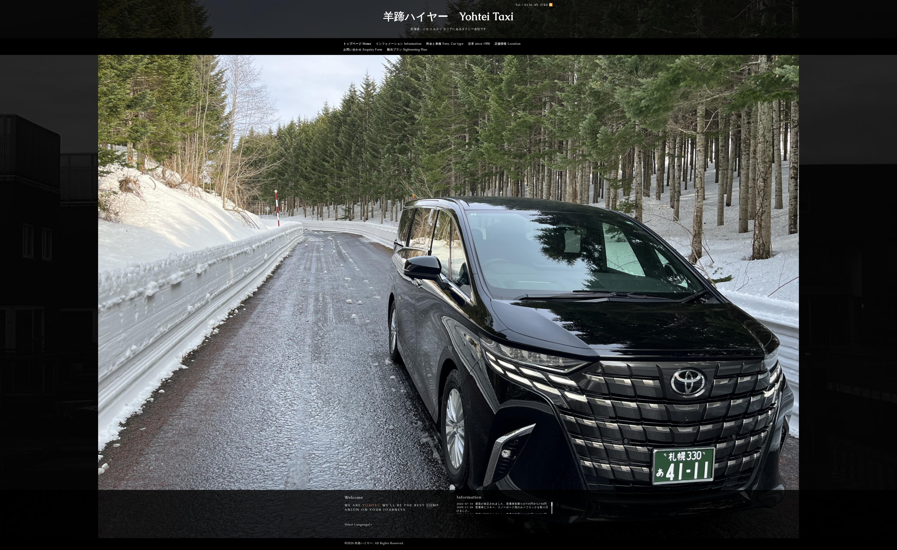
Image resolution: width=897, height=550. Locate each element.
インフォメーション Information (399, 44)
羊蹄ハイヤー (364, 543)
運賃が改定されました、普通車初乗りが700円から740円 (511, 503)
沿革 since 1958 (479, 44)
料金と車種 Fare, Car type (444, 44)
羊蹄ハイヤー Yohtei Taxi (448, 16)
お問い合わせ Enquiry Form (362, 49)
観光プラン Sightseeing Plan (407, 49)
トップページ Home (357, 44)
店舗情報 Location (508, 44)
